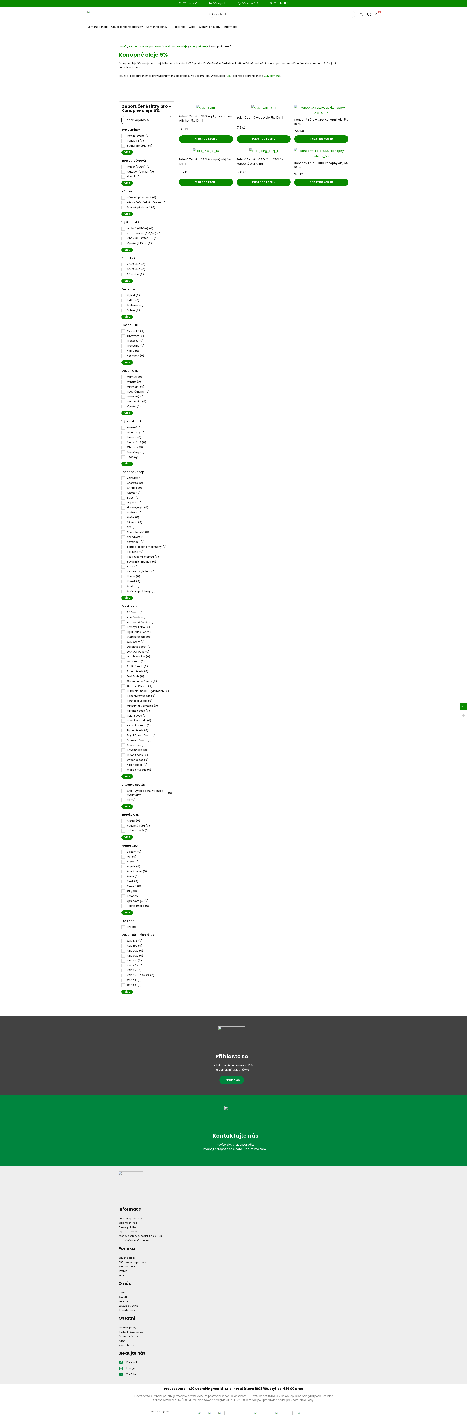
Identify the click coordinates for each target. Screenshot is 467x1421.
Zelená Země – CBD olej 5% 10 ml (260, 118)
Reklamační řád (128, 1222)
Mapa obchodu (127, 1345)
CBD (229, 76)
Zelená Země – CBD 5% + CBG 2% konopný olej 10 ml (260, 161)
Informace (230, 27)
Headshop (179, 27)
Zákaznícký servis (128, 1305)
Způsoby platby (127, 1227)
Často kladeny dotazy (131, 1332)
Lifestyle (123, 1270)
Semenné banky (156, 27)
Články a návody (209, 27)
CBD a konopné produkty (127, 27)
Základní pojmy (127, 1327)
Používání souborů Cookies (134, 1240)
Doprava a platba (128, 1231)
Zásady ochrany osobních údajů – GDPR (141, 1235)
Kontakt (123, 1297)
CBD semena (272, 76)
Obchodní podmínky (130, 1218)
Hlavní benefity (127, 1310)
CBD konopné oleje (175, 46)
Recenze (123, 1301)
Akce (192, 27)
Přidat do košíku (205, 138)
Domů (122, 46)
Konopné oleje (199, 46)
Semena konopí (98, 27)
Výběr (122, 1340)
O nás (122, 1292)
